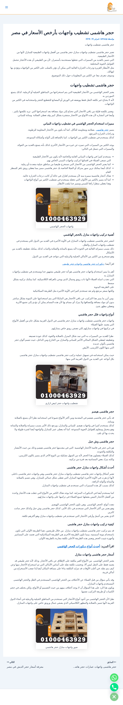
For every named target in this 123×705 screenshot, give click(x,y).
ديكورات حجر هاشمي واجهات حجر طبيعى (83, 264)
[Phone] (114, 687)
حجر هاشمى (102, 129)
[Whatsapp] (114, 677)
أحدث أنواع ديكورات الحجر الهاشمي (78, 546)
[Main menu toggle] (6, 7)
